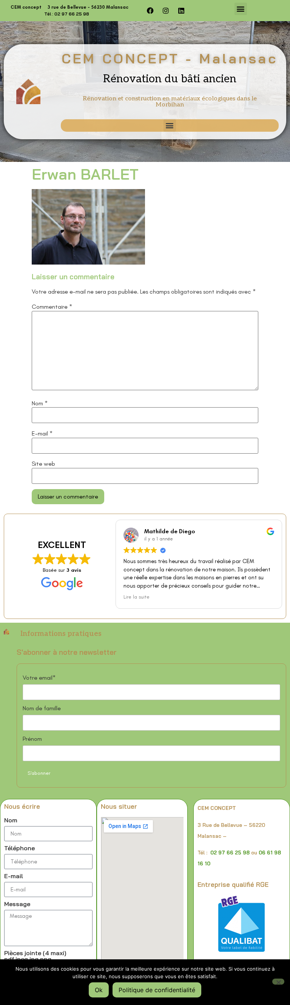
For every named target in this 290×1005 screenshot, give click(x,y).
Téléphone (19, 848)
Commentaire (52, 307)
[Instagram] (166, 10)
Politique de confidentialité (157, 990)
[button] (240, 9)
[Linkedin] (181, 10)
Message (17, 904)
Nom (40, 403)
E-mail (42, 434)
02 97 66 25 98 (230, 853)
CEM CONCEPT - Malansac (170, 58)
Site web (43, 464)
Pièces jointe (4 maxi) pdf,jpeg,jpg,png (35, 956)
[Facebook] (150, 10)
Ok (99, 990)
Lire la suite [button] (136, 597)
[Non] (278, 982)
